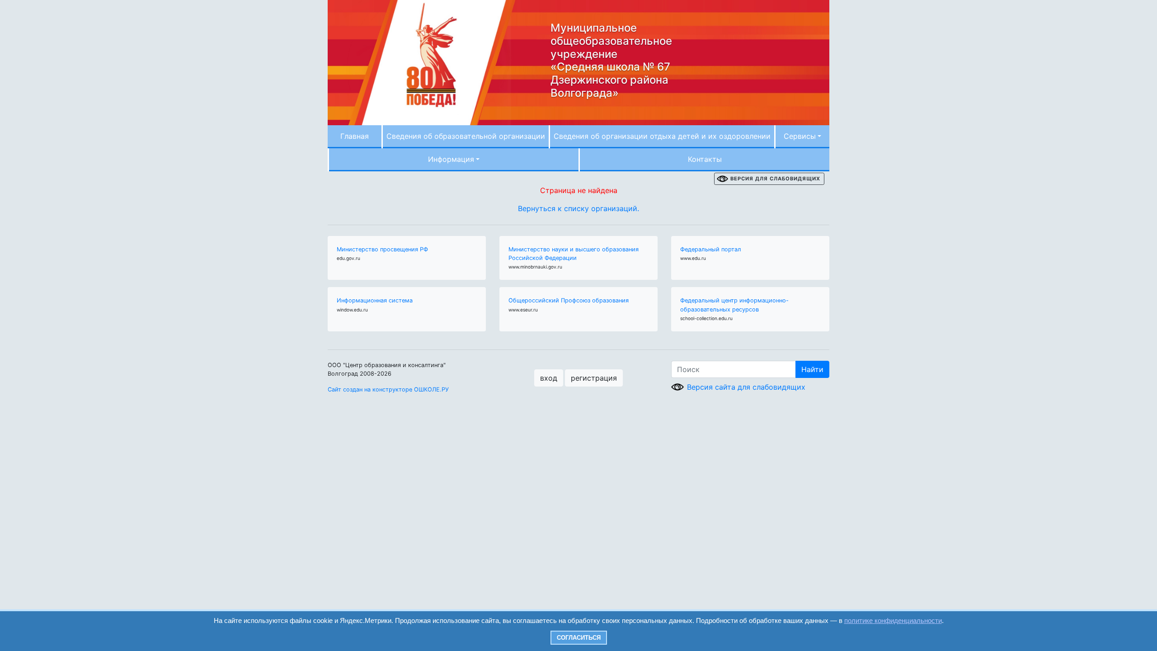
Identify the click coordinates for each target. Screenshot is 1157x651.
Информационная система (375, 300)
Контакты (705, 159)
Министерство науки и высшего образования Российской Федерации (573, 253)
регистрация (594, 377)
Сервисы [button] (800, 136)
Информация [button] (451, 159)
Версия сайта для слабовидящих (746, 387)
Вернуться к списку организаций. (578, 208)
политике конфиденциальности (893, 620)
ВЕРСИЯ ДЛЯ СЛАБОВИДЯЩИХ (775, 178)
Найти (812, 369)
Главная (354, 136)
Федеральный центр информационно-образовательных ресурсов (734, 304)
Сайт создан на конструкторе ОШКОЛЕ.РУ (388, 389)
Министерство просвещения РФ (382, 249)
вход (548, 377)
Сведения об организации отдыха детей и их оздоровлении (662, 136)
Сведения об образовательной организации (465, 136)
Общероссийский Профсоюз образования (568, 300)
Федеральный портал (710, 249)
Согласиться (579, 637)
